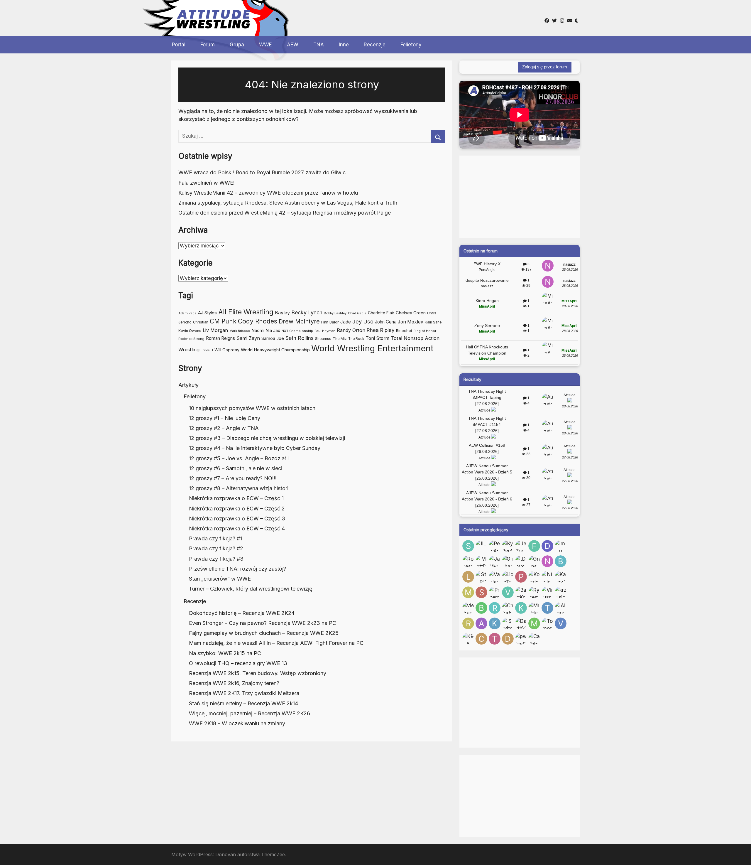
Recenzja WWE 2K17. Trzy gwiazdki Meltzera (244, 693)
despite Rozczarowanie (487, 280)
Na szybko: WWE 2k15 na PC (225, 653)
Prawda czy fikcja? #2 (216, 548)
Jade (345, 322)
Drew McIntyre (299, 321)
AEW (292, 45)
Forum (207, 45)
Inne (344, 45)
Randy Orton (351, 330)
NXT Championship (297, 331)
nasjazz (569, 264)
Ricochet (404, 330)
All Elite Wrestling (245, 312)
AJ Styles (207, 313)
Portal (178, 45)
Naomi (257, 330)
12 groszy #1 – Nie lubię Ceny (224, 418)
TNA (318, 45)
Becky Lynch (306, 312)
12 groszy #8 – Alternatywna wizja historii (239, 488)
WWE (265, 45)
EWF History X (486, 264)
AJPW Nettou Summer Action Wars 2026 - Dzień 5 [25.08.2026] (487, 471)
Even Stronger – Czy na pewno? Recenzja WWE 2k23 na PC (262, 623)
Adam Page (187, 313)
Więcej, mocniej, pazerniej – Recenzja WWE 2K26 (249, 713)
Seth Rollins (299, 338)
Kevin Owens (189, 330)
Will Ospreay (226, 349)
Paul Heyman (324, 331)
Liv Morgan (215, 330)
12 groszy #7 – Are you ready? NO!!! (233, 478)
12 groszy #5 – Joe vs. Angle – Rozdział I (239, 458)
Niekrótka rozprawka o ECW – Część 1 (236, 498)
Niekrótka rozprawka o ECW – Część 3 (237, 518)
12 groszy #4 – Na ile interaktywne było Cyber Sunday (254, 448)
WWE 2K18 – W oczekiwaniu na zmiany (237, 723)
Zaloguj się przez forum (544, 66)
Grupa (237, 45)
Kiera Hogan (487, 300)
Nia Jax (273, 330)
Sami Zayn (248, 338)
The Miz (340, 338)
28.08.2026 (570, 269)
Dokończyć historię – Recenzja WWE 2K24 (242, 613)
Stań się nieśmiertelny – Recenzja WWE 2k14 (243, 703)
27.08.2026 (570, 457)
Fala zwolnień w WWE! (206, 183)
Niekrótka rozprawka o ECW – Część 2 (237, 508)
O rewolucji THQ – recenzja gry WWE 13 (238, 663)
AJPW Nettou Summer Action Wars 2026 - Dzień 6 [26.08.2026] (487, 498)
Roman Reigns (220, 338)
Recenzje (374, 45)
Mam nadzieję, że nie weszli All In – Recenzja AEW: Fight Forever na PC (276, 643)
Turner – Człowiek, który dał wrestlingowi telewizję (250, 589)
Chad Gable (357, 313)
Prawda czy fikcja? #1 (215, 538)
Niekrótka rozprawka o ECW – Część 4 (237, 528)
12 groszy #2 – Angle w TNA (224, 428)
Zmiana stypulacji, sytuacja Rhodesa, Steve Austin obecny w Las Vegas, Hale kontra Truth (287, 203)
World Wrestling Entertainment (372, 348)
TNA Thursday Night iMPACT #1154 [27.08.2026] (487, 424)
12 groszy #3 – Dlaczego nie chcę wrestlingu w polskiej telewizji (267, 438)
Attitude (484, 410)
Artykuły (188, 385)
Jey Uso (362, 321)
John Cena (385, 322)
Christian (200, 322)
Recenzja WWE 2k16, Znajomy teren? (234, 683)
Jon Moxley (410, 322)
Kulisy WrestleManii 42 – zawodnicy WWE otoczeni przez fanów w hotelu (268, 193)
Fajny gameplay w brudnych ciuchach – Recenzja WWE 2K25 (264, 633)
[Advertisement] (363, 17)
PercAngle (487, 270)
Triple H (207, 350)
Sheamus (323, 338)
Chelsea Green (411, 313)
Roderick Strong (191, 339)
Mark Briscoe (239, 331)
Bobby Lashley (335, 313)
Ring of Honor (425, 331)
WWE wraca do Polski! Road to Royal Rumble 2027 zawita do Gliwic (262, 172)
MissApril (487, 306)
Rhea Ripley (381, 330)
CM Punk (223, 321)
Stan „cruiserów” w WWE (220, 579)
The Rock (356, 339)
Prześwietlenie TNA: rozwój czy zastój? (237, 569)
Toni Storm (377, 338)
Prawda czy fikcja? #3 (216, 559)
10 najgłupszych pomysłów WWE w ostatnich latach (252, 408)
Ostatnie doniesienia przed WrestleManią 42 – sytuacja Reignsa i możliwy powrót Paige (284, 213)
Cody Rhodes (257, 321)
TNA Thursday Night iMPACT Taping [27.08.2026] (487, 397)
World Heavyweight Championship (275, 350)
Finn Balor (330, 322)
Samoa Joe (272, 338)
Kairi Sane (433, 322)
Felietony (411, 45)
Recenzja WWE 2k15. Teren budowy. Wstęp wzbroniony (257, 673)
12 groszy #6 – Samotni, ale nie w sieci (235, 468)
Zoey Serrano (487, 325)
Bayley (282, 313)
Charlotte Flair (381, 313)
